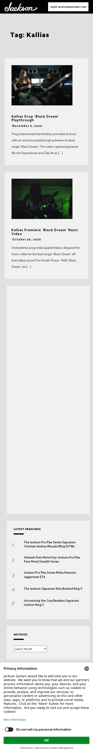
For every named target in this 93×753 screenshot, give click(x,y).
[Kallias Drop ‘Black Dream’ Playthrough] (42, 85)
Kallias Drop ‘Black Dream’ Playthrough (35, 118)
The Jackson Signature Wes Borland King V (53, 589)
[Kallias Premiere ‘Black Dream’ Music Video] (42, 199)
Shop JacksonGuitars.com (68, 6)
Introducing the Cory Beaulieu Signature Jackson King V (51, 603)
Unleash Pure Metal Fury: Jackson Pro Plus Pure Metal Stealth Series (52, 559)
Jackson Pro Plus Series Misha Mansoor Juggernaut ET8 (50, 574)
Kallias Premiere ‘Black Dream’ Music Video (45, 231)
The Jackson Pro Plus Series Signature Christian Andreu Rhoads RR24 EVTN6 (50, 544)
